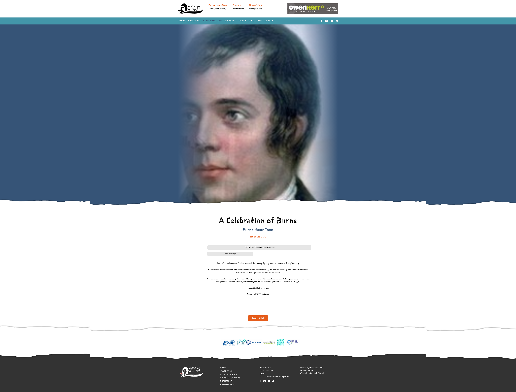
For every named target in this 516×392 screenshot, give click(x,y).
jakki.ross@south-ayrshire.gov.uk (274, 376)
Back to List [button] (258, 318)
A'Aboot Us (194, 20)
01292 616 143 (266, 370)
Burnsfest (238, 6)
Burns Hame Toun (217, 6)
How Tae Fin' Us (265, 20)
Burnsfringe (255, 6)
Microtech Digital (316, 373)
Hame (183, 20)
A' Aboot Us (226, 371)
